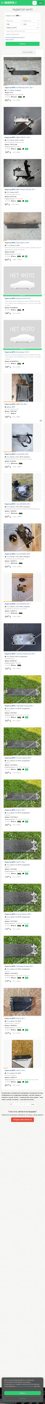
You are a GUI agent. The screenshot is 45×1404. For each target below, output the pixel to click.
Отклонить (22, 1398)
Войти (41, 3)
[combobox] (28, 52)
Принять (22, 1393)
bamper (10, 3)
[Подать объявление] (34, 3)
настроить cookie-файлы (24, 1386)
